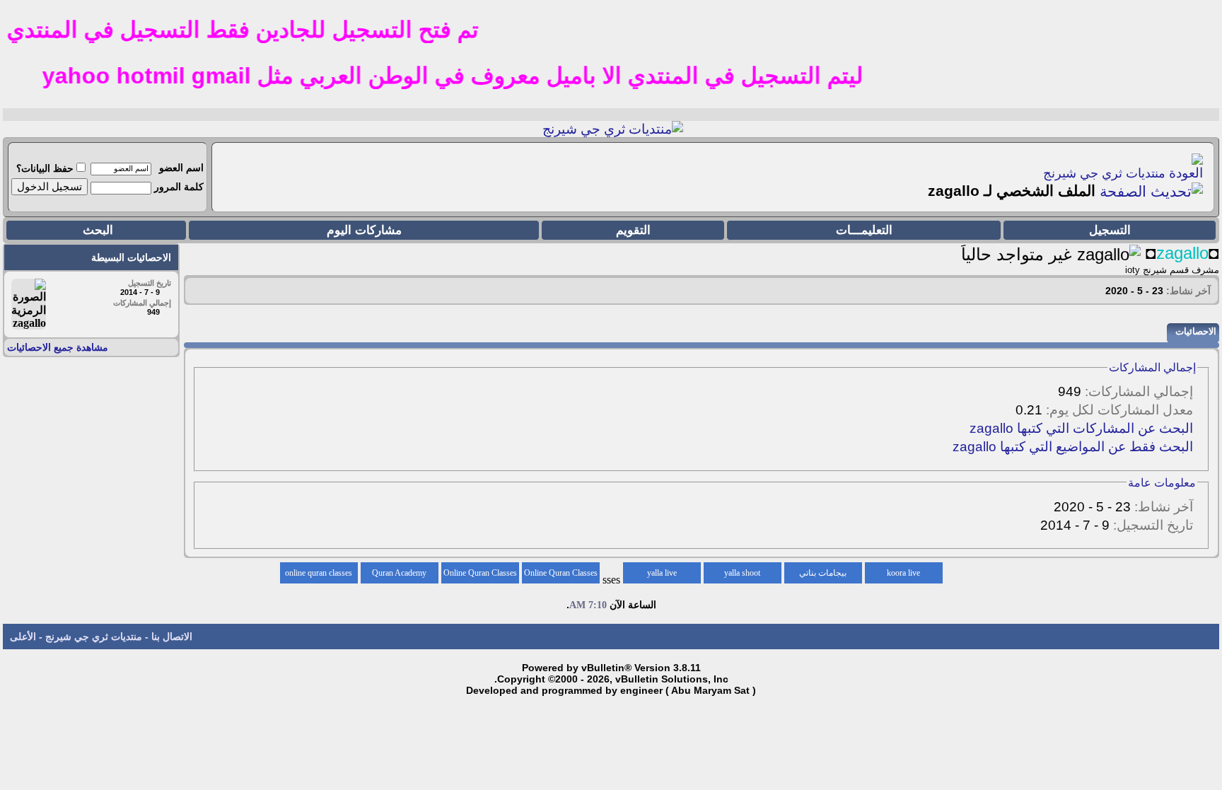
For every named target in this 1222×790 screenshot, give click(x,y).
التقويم (633, 230)
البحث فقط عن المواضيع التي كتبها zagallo (1073, 446)
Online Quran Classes (480, 573)
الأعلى (23, 636)
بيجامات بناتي (822, 573)
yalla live (662, 573)
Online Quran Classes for (561, 575)
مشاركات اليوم (364, 230)
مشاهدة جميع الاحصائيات (57, 347)
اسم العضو (181, 167)
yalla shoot (742, 573)
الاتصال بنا (171, 636)
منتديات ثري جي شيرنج (1104, 173)
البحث (98, 230)
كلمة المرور (179, 186)
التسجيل (1110, 230)
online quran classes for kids (318, 575)
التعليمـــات (864, 230)
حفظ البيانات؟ (45, 168)
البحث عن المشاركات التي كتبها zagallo (1081, 428)
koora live (903, 573)
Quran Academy (399, 573)
